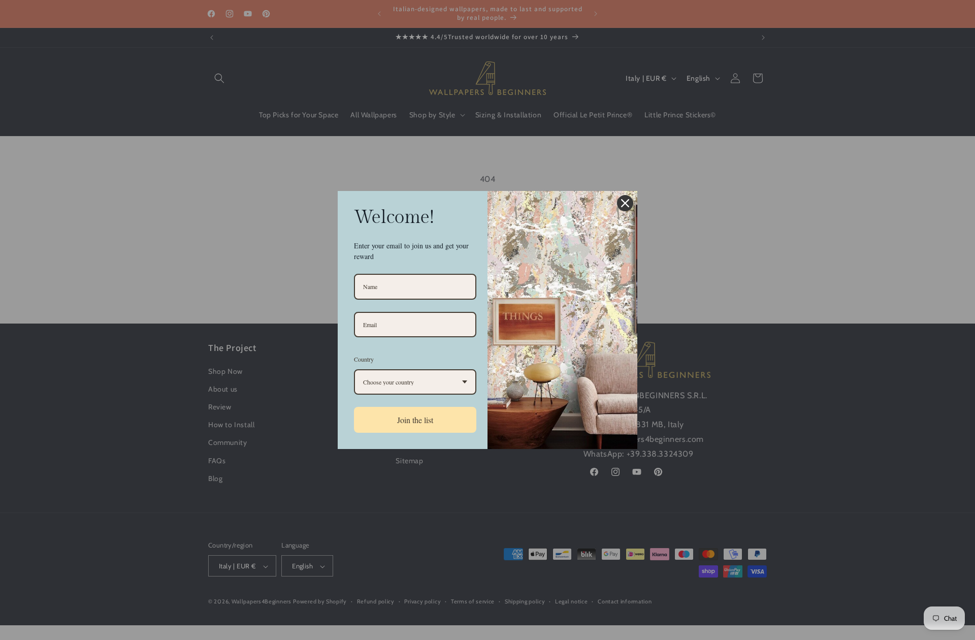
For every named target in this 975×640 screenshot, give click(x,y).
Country (364, 359)
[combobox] (415, 382)
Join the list (415, 419)
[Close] (625, 203)
